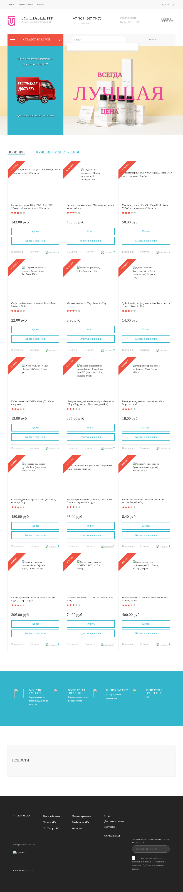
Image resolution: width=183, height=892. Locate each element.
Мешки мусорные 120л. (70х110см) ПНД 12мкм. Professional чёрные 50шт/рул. (32, 206)
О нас (11, 4)
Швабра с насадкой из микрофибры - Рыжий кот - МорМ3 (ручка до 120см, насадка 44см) (91, 402)
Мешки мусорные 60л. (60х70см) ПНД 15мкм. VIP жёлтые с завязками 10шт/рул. (145, 206)
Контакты (41, 4)
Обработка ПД (167, 4)
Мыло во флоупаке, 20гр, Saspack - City (86, 303)
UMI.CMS (29, 870)
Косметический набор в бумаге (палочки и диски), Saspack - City (143, 500)
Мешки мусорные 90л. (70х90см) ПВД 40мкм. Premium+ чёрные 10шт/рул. (90, 500)
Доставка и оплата (25, 4)
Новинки (16, 152)
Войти (152, 39)
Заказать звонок (81, 23)
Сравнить (34, 251)
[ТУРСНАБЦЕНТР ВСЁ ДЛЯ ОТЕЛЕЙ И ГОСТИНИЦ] (30, 25)
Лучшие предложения (57, 152)
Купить (35, 231)
